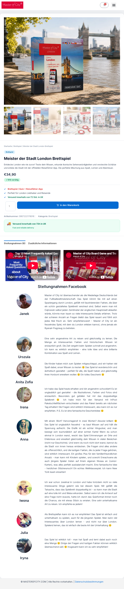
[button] (113, 5)
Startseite (8, 146)
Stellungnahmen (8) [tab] (14, 243)
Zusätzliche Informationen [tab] (42, 243)
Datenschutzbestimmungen (89, 581)
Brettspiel (18, 146)
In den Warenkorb (69, 205)
